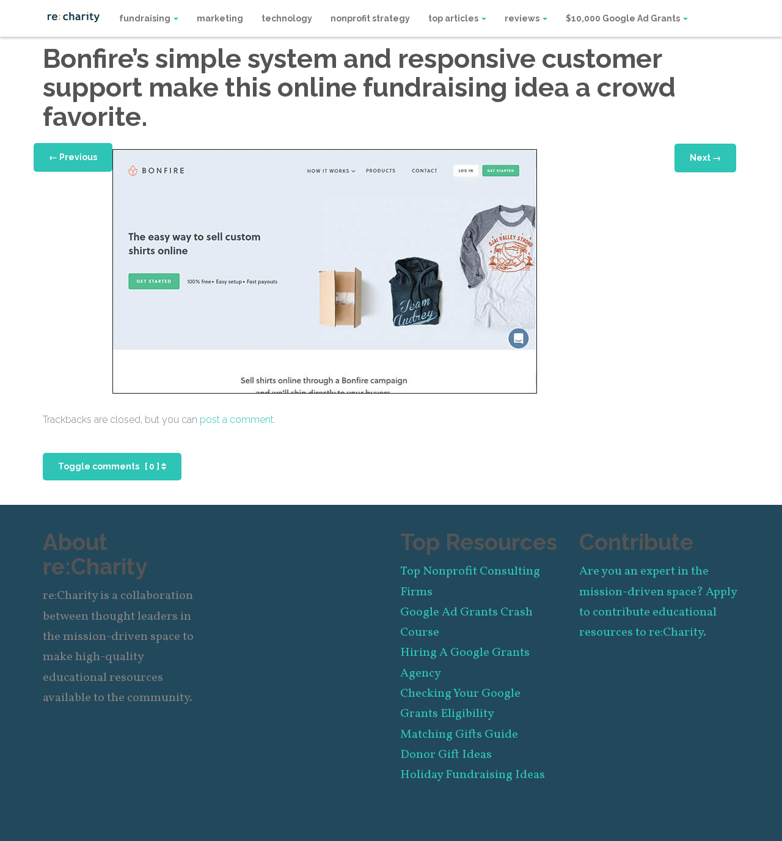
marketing (220, 18)
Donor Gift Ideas (446, 754)
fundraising (145, 18)
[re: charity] (73, 16)
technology (286, 18)
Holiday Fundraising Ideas (472, 775)
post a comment (237, 419)
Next (705, 158)
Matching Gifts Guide (459, 734)
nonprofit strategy (370, 18)
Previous (73, 157)
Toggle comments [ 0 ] (109, 466)
